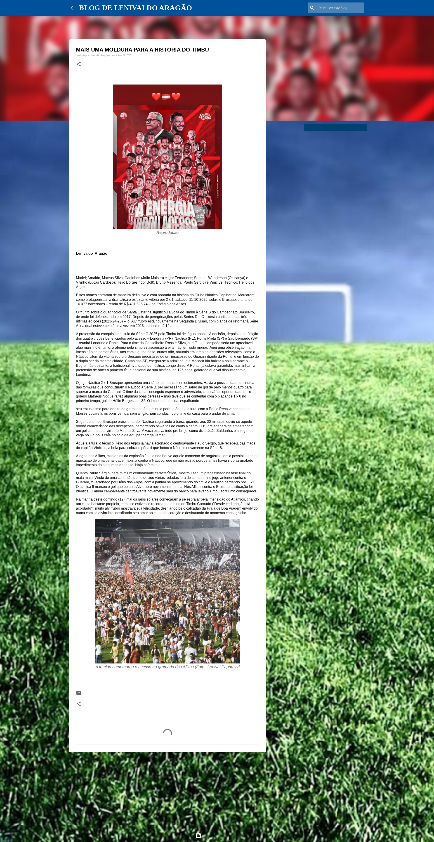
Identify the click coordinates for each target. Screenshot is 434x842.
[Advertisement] (167, 790)
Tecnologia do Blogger (219, 835)
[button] (78, 64)
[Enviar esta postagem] (78, 694)
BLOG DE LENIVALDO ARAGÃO (135, 8)
